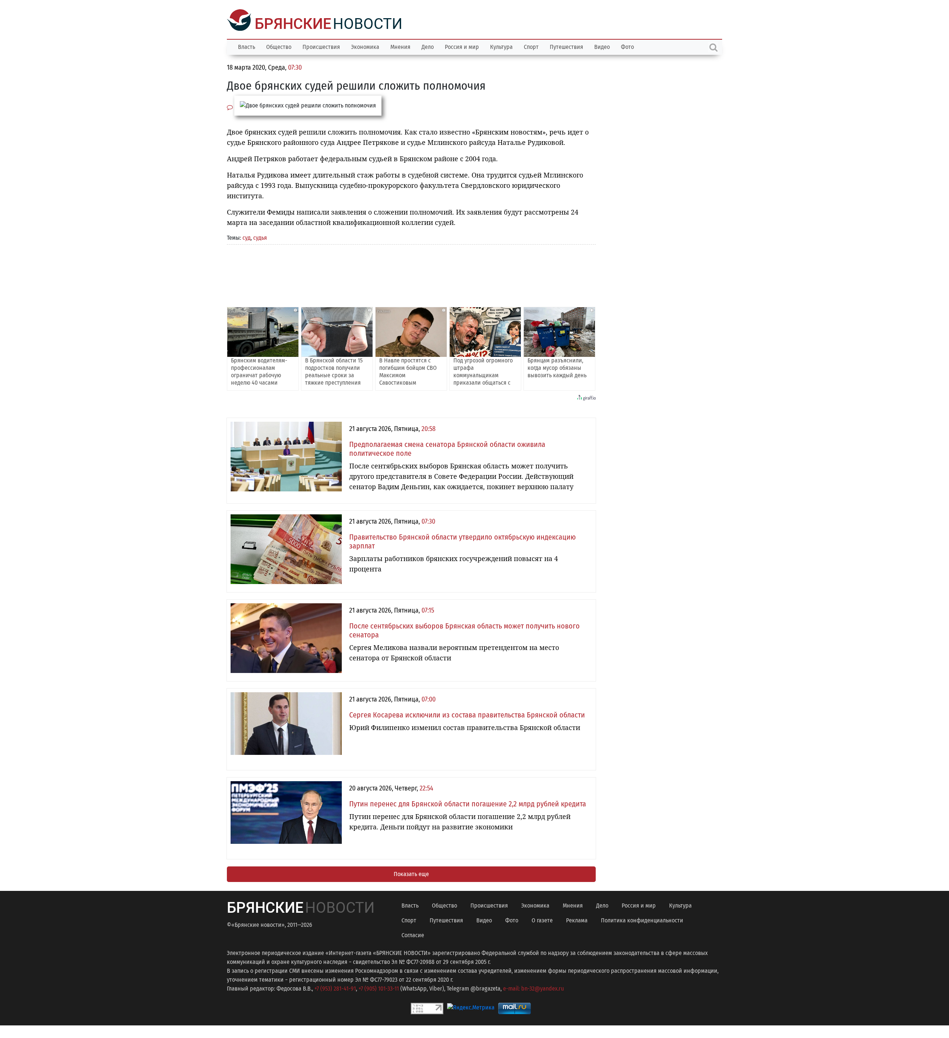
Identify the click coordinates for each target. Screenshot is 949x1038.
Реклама (577, 919)
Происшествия (321, 46)
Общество (278, 46)
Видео (602, 46)
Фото (627, 46)
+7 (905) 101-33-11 (378, 987)
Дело (427, 46)
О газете (542, 919)
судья (260, 237)
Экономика (365, 46)
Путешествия (566, 46)
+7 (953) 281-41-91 (335, 987)
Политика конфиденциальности (642, 919)
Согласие (412, 934)
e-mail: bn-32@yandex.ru (533, 987)
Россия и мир (462, 46)
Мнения (400, 46)
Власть (246, 46)
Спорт (531, 46)
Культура (501, 46)
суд (246, 237)
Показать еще (411, 873)
